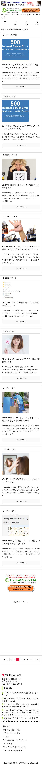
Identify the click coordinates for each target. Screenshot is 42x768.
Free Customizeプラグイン (15, 740)
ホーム (5, 29)
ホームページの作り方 (12, 750)
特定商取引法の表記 (11, 730)
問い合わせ (7, 743)
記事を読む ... (21, 86)
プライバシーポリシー (12, 733)
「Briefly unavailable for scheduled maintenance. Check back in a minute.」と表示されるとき (20, 712)
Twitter (6, 737)
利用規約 (6, 726)
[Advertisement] (21, 624)
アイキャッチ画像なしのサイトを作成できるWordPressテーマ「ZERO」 (20, 705)
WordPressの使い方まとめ (14, 747)
